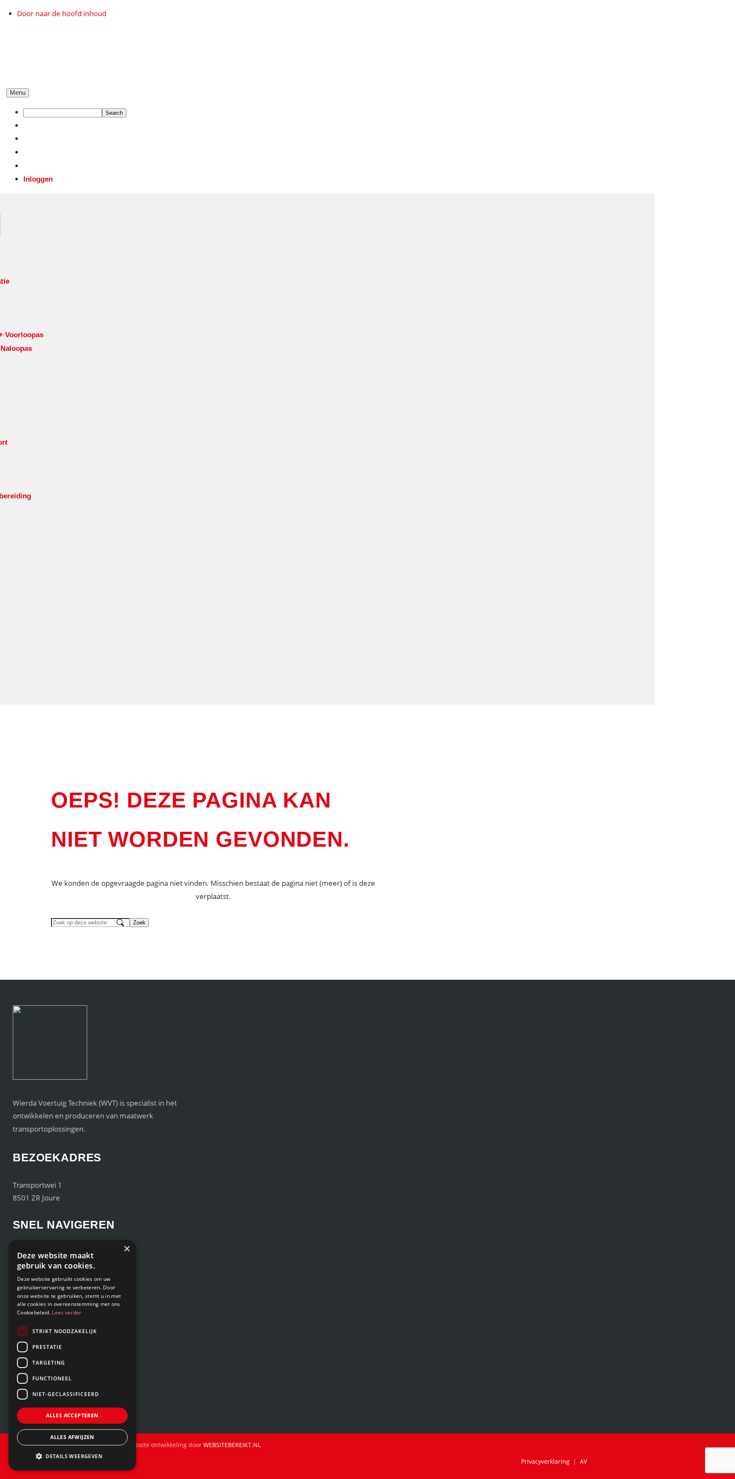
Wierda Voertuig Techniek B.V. (68, 40)
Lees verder (66, 1312)
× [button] (126, 1249)
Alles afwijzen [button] (72, 1437)
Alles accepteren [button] (72, 1415)
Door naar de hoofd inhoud (61, 13)
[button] (72, 1456)
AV (583, 1461)
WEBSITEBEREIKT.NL (232, 1445)
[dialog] (72, 1355)
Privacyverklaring (545, 1461)
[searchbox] (62, 112)
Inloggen (38, 179)
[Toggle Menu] (17, 92)
